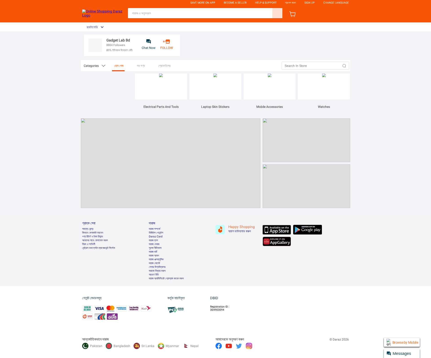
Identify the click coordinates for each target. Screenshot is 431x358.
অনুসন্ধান (277, 13)
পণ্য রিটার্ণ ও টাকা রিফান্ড (92, 236)
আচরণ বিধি (153, 274)
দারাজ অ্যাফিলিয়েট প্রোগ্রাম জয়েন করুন (166, 278)
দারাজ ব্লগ (153, 240)
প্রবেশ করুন (290, 2)
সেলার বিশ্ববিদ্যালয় (157, 267)
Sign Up (309, 2)
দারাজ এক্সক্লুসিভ (156, 259)
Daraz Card (156, 236)
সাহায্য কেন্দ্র (87, 228)
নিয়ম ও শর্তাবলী (88, 244)
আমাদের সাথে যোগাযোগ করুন (95, 240)
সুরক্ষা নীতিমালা (155, 248)
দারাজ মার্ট (153, 251)
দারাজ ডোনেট (154, 263)
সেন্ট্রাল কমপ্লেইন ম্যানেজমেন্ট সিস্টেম (98, 248)
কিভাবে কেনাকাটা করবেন (92, 232)
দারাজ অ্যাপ (154, 255)
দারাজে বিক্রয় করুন (157, 270)
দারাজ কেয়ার (154, 244)
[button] (344, 65)
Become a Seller (235, 2)
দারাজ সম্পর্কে (154, 228)
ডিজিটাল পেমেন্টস (156, 232)
